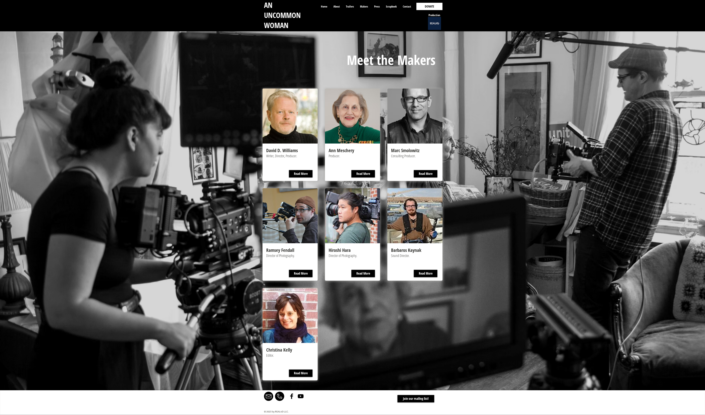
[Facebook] (291, 396)
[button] (415, 398)
